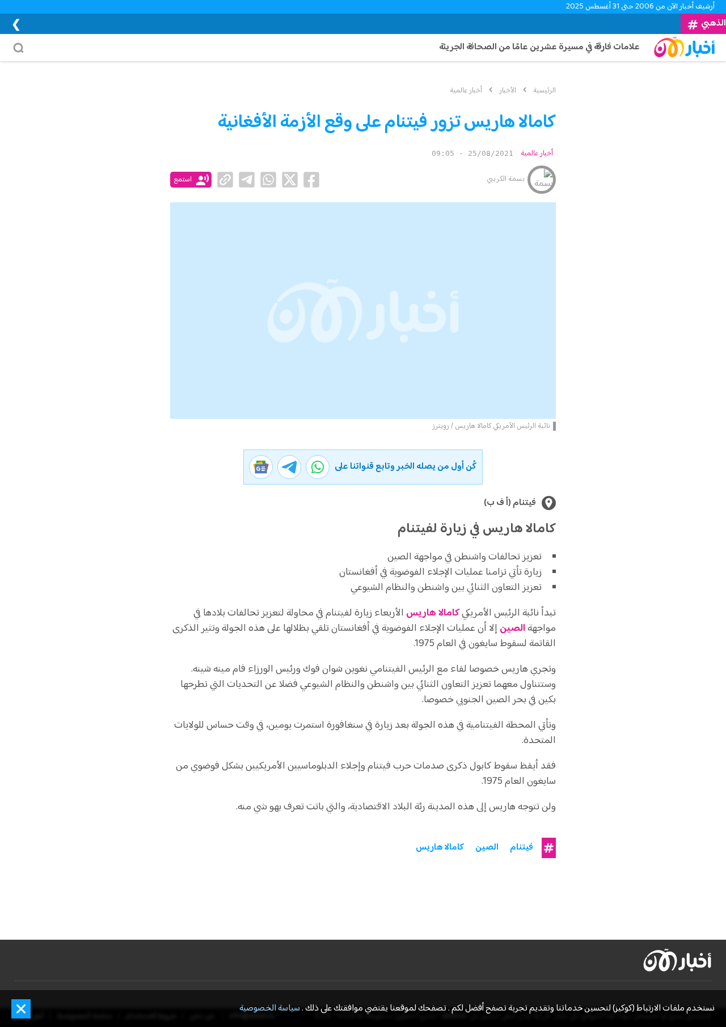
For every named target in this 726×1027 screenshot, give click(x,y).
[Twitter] (290, 180)
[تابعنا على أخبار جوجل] (261, 467)
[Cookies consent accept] (21, 1009)
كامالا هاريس (432, 613)
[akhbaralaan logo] (677, 960)
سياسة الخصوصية (269, 1009)
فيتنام (521, 848)
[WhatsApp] (268, 180)
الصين (487, 848)
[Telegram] (247, 180)
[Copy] (225, 180)
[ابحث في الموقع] (21, 47)
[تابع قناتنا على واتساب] (317, 467)
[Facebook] (311, 180)
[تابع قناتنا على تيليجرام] (289, 467)
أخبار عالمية (537, 153)
